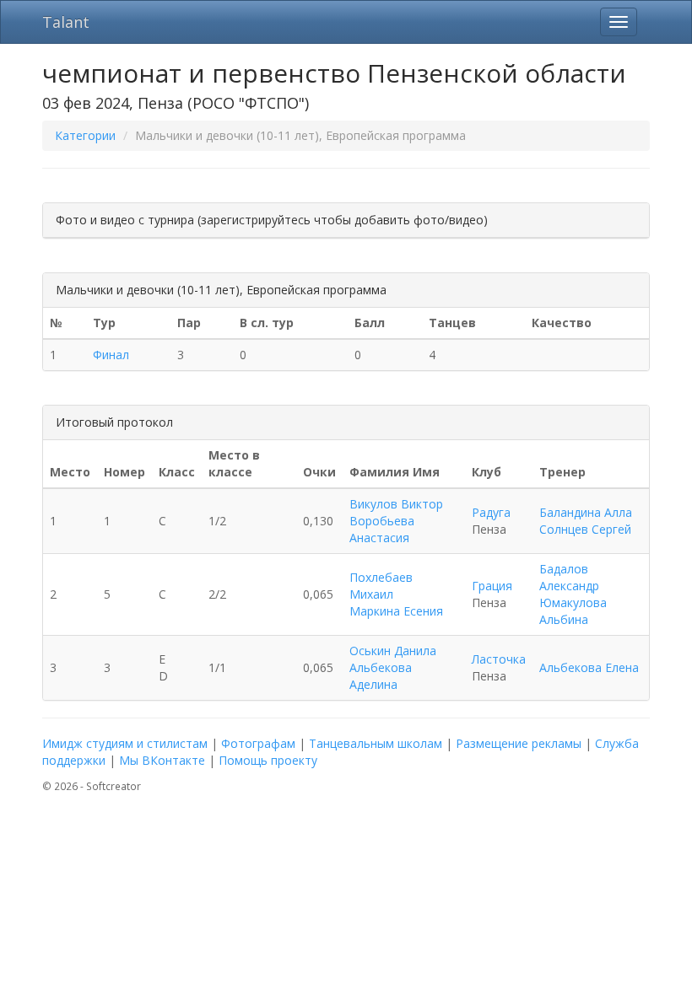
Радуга (491, 512)
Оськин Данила (392, 651)
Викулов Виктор (396, 504)
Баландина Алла (585, 512)
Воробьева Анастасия (381, 529)
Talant (65, 22)
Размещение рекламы (518, 743)
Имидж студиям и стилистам (125, 743)
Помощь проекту (268, 760)
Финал (111, 355)
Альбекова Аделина (380, 675)
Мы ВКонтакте (162, 760)
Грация (492, 586)
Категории (85, 135)
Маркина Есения (396, 611)
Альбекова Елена (589, 667)
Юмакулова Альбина (573, 610)
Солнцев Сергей (585, 529)
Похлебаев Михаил (381, 585)
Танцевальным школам (375, 743)
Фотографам (258, 743)
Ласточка (499, 659)
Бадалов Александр (569, 577)
